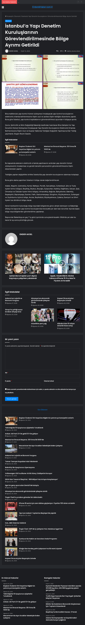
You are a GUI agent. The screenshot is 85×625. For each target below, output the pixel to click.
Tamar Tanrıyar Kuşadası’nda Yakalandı (21, 461)
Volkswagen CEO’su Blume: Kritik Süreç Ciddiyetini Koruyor (28, 473)
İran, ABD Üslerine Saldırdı (15, 523)
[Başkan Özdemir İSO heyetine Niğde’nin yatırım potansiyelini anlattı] (11, 149)
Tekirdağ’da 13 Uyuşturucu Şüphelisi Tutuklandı (24, 428)
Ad (6, 373)
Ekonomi (17, 16)
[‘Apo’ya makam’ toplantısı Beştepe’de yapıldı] (11, 516)
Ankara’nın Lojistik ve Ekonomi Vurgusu (13, 299)
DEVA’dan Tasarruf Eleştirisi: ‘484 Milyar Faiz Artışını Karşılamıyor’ (31, 479)
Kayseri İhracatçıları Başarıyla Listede (65, 299)
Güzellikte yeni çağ (38, 323)
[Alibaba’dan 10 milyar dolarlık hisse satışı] (68, 315)
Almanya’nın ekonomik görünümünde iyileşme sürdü (40, 300)
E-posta (8, 381)
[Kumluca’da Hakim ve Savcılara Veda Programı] (11, 542)
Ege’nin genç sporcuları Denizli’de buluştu (22, 485)
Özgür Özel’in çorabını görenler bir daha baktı (23, 497)
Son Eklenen (42, 410)
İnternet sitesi (49, 381)
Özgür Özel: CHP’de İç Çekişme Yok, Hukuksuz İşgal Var (41, 529)
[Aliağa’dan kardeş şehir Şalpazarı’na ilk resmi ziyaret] (11, 551)
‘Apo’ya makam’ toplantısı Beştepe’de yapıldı (37, 513)
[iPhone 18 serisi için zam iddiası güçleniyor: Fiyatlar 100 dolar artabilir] (11, 506)
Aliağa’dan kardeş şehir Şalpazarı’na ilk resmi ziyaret (40, 548)
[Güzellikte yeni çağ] (42, 315)
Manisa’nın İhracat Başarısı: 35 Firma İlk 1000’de (24, 440)
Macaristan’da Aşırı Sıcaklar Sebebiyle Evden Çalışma (40, 446)
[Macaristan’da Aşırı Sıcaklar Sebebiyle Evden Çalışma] (11, 449)
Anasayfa (9, 16)
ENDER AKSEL (13, 51)
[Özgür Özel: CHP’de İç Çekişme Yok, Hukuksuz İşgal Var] (11, 532)
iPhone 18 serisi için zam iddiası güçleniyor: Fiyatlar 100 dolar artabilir (47, 503)
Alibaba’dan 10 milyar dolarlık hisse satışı (66, 324)
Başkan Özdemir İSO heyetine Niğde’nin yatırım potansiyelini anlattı (29, 149)
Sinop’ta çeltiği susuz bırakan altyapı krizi (13, 311)
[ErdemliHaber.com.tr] (42, 7)
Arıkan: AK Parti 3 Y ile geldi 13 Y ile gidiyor (33, 2)
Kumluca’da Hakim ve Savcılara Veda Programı (38, 539)
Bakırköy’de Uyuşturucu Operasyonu (20, 467)
